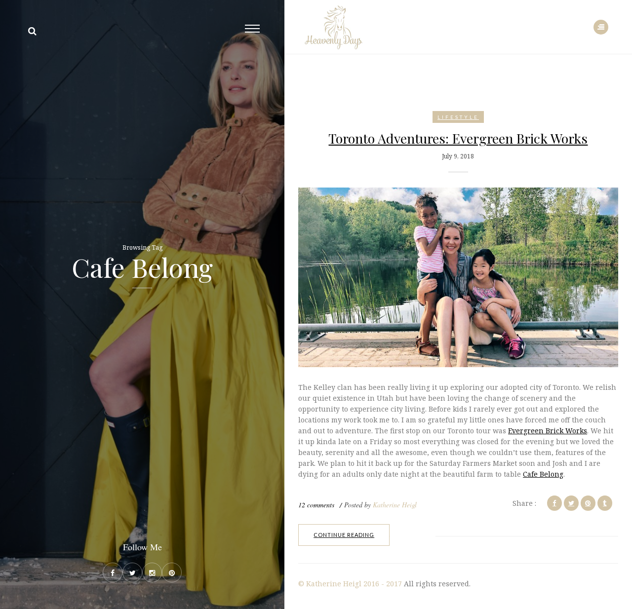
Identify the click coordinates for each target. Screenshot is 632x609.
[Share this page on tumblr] (604, 503)
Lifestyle (458, 117)
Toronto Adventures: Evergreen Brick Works (458, 138)
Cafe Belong (543, 474)
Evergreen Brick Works (547, 430)
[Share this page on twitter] (571, 503)
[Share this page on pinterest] (588, 503)
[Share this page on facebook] (554, 503)
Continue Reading (344, 535)
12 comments (316, 504)
